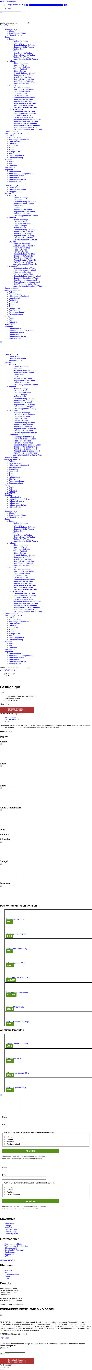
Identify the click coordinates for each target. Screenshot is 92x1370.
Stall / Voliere (14, 154)
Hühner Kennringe (20, 63)
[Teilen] (5, 1367)
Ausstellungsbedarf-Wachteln (25, 107)
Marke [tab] (6, 721)
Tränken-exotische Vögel (23, 117)
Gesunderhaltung (16, 158)
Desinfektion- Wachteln (22, 101)
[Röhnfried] (8, 857)
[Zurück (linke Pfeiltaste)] (1, 1369)
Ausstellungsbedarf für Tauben (25, 59)
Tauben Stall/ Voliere (21, 57)
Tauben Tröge (18, 49)
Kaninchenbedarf (11, 131)
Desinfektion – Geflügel (22, 77)
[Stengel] (8, 879)
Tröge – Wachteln (20, 93)
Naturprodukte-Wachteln (23, 99)
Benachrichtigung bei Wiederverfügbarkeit (17, 710)
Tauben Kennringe (20, 41)
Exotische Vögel (15, 109)
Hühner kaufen (15, 172)
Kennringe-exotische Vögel (24, 111)
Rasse (7, 37)
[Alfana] (8, 759)
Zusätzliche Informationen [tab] (14, 719)
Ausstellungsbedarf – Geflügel (25, 83)
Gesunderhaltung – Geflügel (24, 73)
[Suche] (28, 23)
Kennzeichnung (10, 29)
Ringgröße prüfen (16, 35)
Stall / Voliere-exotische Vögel (25, 127)
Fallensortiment (15, 137)
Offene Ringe (14, 31)
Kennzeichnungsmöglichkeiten (21, 174)
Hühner (12, 61)
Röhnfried (13, 166)
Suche (2, 23)
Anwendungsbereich (12, 133)
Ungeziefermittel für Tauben (24, 55)
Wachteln (12, 85)
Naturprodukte (14, 152)
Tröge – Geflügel (20, 69)
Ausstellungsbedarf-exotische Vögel (27, 129)
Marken (7, 160)
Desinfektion (14, 144)
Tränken (16, 51)
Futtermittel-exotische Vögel (24, 113)
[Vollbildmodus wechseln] (3, 1367)
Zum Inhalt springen (8, 1)
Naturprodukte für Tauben (23, 47)
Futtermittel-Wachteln (21, 91)
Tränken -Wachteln (20, 95)
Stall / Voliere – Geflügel (23, 81)
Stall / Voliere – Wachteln (23, 105)
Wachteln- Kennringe (21, 87)
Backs (11, 162)
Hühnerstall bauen (16, 176)
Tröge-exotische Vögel (22, 115)
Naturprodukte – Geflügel (23, 75)
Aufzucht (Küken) (20, 65)
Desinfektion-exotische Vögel (25, 123)
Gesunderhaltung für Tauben (24, 45)
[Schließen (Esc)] (8, 1367)
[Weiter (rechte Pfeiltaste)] (3, 1369)
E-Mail (5, 1125)
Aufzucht (12, 135)
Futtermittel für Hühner (22, 67)
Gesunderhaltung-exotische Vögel (27, 119)
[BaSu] (8, 803)
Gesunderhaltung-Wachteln (24, 97)
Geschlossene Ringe (17, 33)
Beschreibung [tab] (10, 717)
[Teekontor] (8, 901)
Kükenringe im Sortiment (19, 139)
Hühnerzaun (14, 178)
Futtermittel (17, 43)
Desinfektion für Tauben (22, 53)
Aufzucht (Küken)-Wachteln (24, 89)
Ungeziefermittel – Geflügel (24, 79)
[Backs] (8, 781)
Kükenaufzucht (15, 182)
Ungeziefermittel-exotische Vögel (26, 125)
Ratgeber (8, 170)
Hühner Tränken (19, 71)
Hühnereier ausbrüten (17, 180)
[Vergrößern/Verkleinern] (1, 1367)
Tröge (11, 150)
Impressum (4, 1338)
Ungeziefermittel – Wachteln (24, 103)
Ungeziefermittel (15, 142)
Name (4, 1117)
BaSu (11, 164)
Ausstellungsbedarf (16, 156)
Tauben (12, 39)
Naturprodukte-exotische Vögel (25, 121)
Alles (22, 714)
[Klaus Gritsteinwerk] (8, 825)
